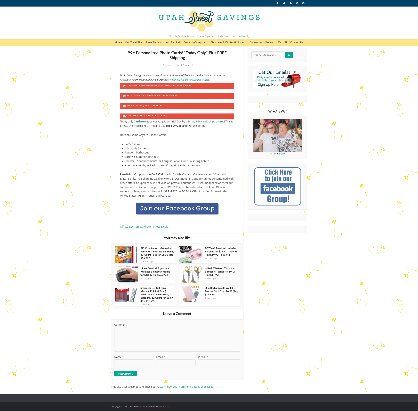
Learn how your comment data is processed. (186, 386)
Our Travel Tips (133, 42)
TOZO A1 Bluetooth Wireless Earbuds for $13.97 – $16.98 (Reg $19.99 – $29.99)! (221, 251)
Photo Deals (160, 226)
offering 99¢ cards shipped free (205, 121)
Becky (282, 153)
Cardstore (140, 121)
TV (279, 42)
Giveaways (256, 42)
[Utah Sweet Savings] (209, 21)
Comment (120, 324)
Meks (142, 406)
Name (119, 357)
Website (203, 357)
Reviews (270, 42)
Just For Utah (173, 42)
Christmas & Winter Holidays (227, 42)
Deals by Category (194, 42)
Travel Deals (152, 42)
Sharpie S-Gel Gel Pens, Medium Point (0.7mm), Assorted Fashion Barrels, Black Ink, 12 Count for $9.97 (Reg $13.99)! (156, 294)
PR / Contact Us (293, 42)
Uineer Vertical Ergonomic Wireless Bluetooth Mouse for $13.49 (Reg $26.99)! (155, 271)
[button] (229, 88)
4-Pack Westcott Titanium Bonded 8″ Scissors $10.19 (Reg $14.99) (220, 271)
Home (118, 42)
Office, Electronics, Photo (135, 226)
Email (160, 357)
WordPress (163, 406)
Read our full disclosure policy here (189, 79)
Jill (271, 153)
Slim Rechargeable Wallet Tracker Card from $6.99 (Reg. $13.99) (221, 291)
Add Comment (185, 65)
